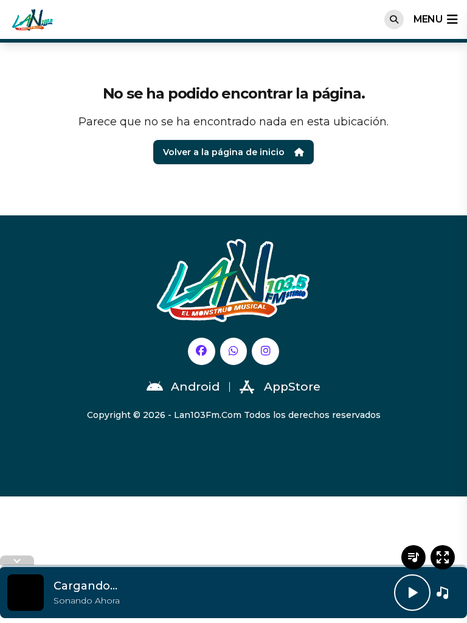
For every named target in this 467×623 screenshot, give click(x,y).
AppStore (292, 387)
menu (427, 19)
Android (195, 387)
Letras (413, 557)
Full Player (443, 557)
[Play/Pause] (412, 592)
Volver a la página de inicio (224, 152)
